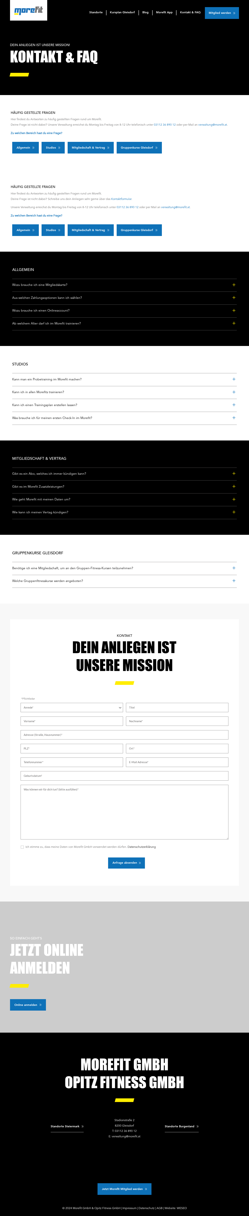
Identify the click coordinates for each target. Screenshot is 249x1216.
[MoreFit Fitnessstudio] (28, 10)
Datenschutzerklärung (142, 847)
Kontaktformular (121, 199)
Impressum (129, 1208)
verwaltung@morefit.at (212, 124)
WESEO (182, 1208)
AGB (160, 1208)
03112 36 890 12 (165, 124)
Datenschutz (147, 1208)
